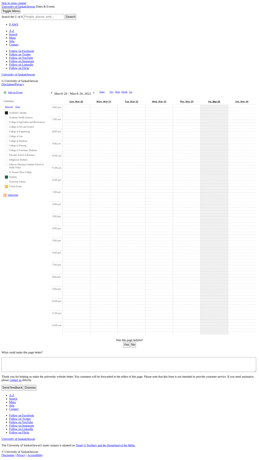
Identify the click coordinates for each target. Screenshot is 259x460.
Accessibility (35, 455)
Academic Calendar (18, 112)
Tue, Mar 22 (131, 101)
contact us (16, 380)
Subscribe (13, 195)
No (133, 344)
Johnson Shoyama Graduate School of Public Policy (26, 166)
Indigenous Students (18, 159)
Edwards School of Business (22, 155)
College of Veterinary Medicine (23, 150)
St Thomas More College (20, 172)
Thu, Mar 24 (186, 101)
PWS (13, 24)
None (17, 107)
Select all (9, 107)
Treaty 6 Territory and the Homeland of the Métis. (105, 445)
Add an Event (15, 92)
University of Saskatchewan (18, 6)
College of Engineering (19, 131)
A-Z (11, 31)
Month (124, 92)
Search (70, 16)
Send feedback (12, 387)
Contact (13, 44)
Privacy (19, 84)
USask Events (15, 186)
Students (13, 177)
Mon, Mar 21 (104, 101)
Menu (11, 11)
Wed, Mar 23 (159, 101)
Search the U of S (12, 16)
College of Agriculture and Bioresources (27, 122)
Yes (126, 344)
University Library (17, 181)
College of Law (16, 136)
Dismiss (30, 387)
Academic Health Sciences (21, 117)
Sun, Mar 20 (76, 101)
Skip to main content (14, 3)
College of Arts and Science (21, 127)
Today (102, 92)
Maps (12, 37)
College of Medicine (18, 141)
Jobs (11, 41)
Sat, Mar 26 (241, 101)
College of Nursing (17, 145)
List (130, 92)
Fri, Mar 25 (214, 101)
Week (117, 92)
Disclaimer (8, 84)
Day (111, 92)
